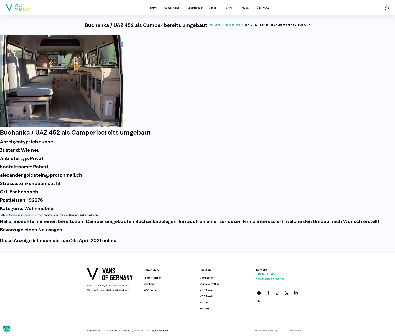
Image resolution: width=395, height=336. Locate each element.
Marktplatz (232, 25)
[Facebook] (268, 293)
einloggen (11, 215)
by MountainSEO (139, 330)
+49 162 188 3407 (266, 274)
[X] (287, 293)
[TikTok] (277, 293)
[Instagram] (259, 293)
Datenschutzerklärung (266, 330)
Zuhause (215, 25)
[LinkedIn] (296, 293)
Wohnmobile (38, 208)
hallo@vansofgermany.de (270, 278)
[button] (387, 7)
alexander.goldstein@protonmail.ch (41, 175)
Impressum (295, 330)
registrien (28, 215)
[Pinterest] (259, 301)
